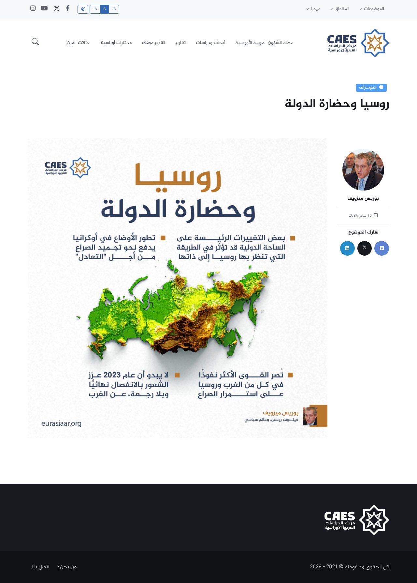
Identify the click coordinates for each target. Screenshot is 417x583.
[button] (35, 43)
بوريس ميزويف (363, 199)
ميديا (315, 9)
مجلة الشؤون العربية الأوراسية (264, 43)
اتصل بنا (41, 567)
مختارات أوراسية (116, 43)
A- (114, 9)
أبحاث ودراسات (210, 43)
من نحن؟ (67, 567)
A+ (95, 9)
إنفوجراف (368, 88)
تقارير (180, 43)
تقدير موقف (153, 43)
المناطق (342, 9)
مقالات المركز (78, 43)
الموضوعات (374, 9)
